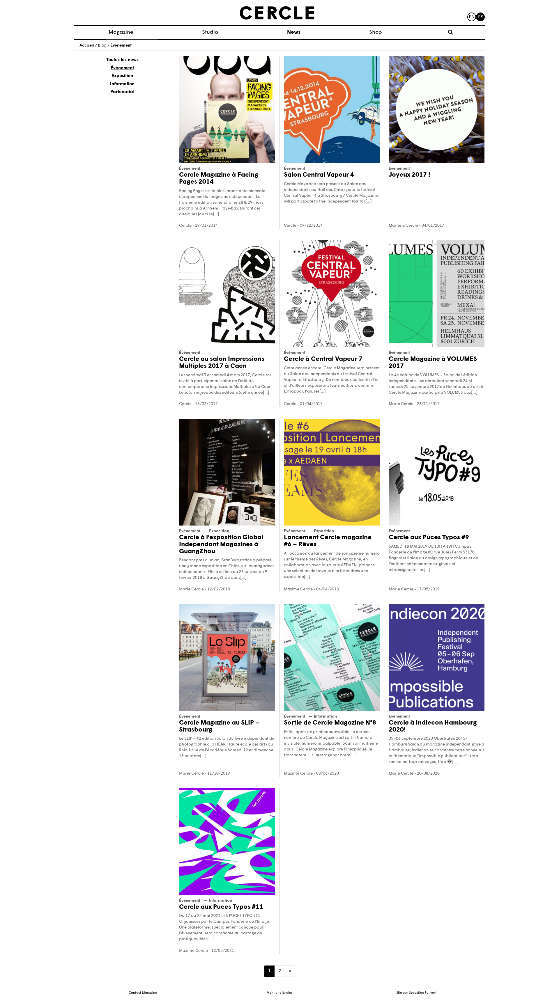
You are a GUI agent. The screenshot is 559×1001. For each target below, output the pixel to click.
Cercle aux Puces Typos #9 (429, 538)
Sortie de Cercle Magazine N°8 (330, 723)
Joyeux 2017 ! (409, 175)
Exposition (122, 76)
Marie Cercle (401, 404)
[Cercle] (277, 13)
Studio (210, 32)
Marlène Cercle (403, 225)
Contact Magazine (143, 993)
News (293, 32)
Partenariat (122, 92)
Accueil (86, 45)
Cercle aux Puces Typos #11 (221, 907)
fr (480, 17)
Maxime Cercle (298, 589)
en (472, 17)
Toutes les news (122, 60)
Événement (122, 68)
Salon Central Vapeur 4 (319, 175)
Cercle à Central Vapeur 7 (323, 359)
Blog (102, 45)
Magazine (121, 32)
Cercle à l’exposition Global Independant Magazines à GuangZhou (221, 545)
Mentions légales (279, 993)
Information (122, 84)
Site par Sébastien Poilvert (416, 993)
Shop (375, 32)
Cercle (185, 225)
